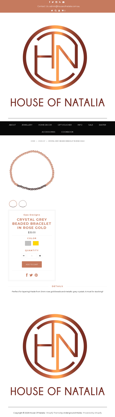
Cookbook (67, 132)
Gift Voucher (65, 125)
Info (80, 125)
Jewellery (27, 125)
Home (33, 141)
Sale (90, 125)
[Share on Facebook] (27, 276)
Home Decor (45, 125)
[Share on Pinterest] (36, 276)
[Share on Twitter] (31, 276)
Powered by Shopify (92, 413)
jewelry (41, 141)
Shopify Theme (53, 413)
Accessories (48, 132)
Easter (102, 125)
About (12, 125)
